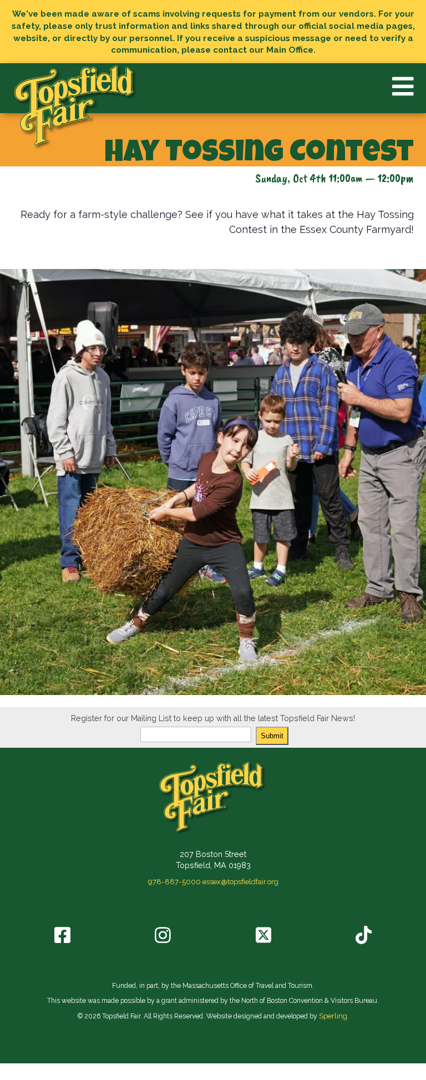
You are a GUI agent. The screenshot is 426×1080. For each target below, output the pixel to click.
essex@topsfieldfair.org (240, 881)
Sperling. (334, 1015)
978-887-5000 (174, 881)
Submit (272, 736)
